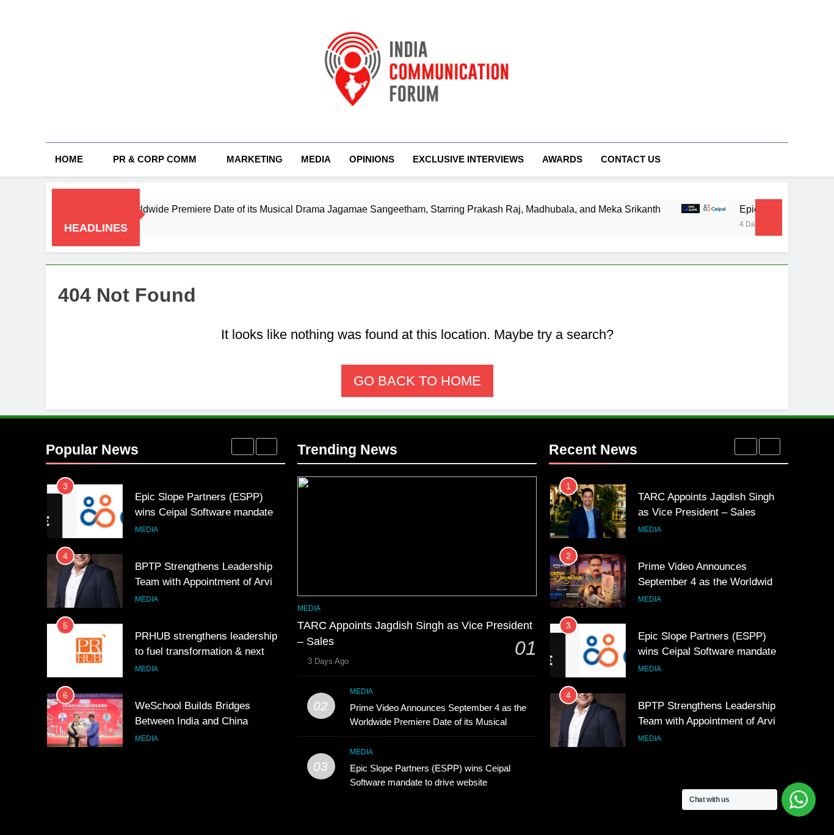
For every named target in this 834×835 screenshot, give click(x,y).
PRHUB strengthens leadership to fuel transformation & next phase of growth (206, 651)
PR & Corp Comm (155, 159)
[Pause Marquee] (768, 217)
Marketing (255, 159)
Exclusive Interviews (468, 159)
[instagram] (67, 71)
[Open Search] (784, 159)
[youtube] (111, 71)
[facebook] (53, 71)
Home (69, 159)
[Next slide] (266, 446)
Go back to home (417, 380)
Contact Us (631, 159)
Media (316, 159)
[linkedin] (97, 71)
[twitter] (82, 71)
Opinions (371, 159)
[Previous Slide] (242, 446)
